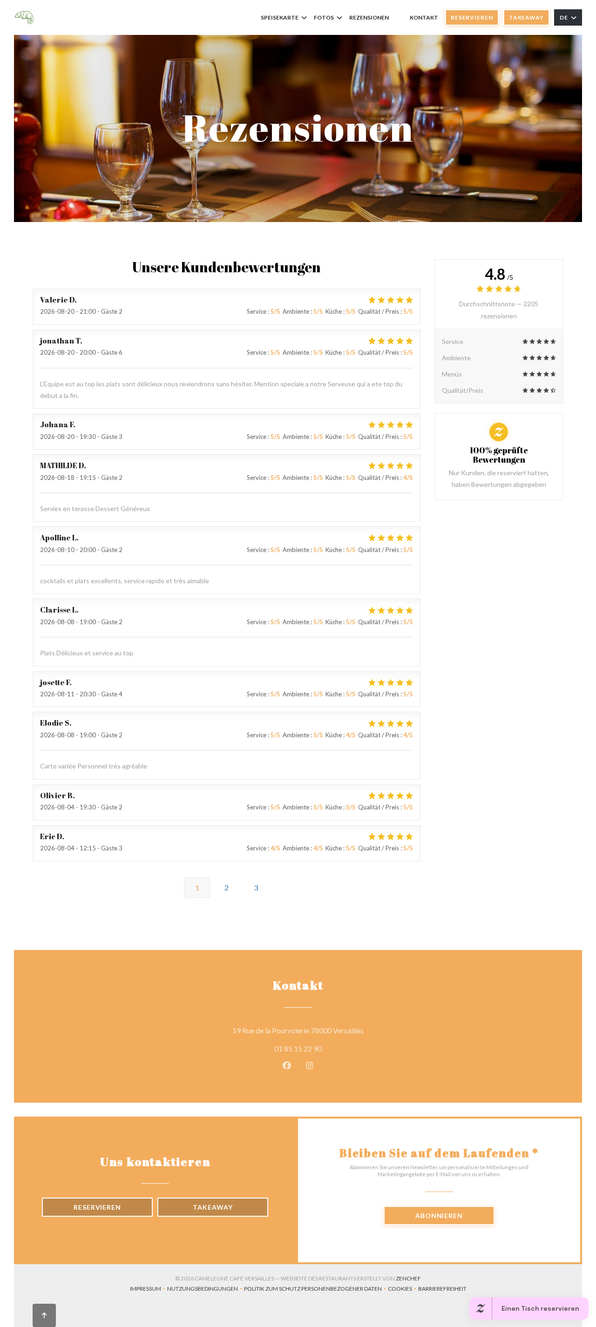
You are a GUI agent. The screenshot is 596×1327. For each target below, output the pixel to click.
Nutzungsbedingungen (205, 1289)
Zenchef (408, 1278)
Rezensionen (369, 17)
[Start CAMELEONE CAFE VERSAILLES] (24, 17)
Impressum (148, 1289)
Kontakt (424, 17)
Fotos (324, 17)
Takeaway (526, 17)
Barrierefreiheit (442, 1289)
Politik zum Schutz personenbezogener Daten (316, 1289)
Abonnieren (439, 1215)
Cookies (403, 1289)
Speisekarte (279, 17)
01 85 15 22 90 (298, 1048)
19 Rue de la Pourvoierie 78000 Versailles (340, 1030)
